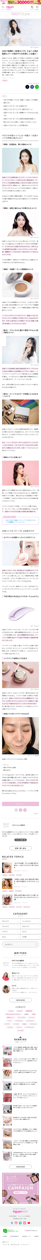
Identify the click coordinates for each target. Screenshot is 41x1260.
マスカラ (19, 875)
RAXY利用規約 (13, 1216)
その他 (24, 937)
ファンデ (19, 1027)
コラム (4, 937)
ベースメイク (26, 921)
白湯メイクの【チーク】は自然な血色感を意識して (20, 119)
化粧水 (24, 1024)
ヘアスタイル (19, 1021)
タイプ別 (20, 1030)
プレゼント (27, 907)
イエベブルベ (30, 1021)
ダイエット (33, 1024)
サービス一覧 (5, 1244)
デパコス (19, 907)
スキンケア (5, 921)
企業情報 (4, 1236)
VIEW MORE (20, 1000)
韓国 (34, 1014)
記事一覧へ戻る (20, 848)
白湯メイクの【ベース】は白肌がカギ (15, 106)
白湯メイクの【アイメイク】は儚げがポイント (18, 109)
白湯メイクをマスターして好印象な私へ (16, 125)
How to (5, 80)
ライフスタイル (29, 1027)
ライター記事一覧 (20, 840)
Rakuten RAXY (10, 8)
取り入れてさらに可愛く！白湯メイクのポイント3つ (20, 122)
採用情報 (36, 1236)
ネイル (24, 932)
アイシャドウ (21, 1017)
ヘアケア (4, 932)
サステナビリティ (25, 1244)
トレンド (31, 1017)
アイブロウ (18, 891)
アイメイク (12, 78)
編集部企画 (29, 1011)
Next (36, 813)
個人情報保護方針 (14, 1236)
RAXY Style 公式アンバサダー (13, 1014)
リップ (9, 1021)
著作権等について (26, 1236)
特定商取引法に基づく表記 (19, 1218)
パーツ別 (16, 1024)
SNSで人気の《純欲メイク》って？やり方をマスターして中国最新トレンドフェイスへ (21, 521)
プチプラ (7, 1024)
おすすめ (11, 875)
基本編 (11, 891)
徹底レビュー (10, 1017)
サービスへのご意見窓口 (24, 1216)
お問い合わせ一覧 (15, 1244)
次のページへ (20, 804)
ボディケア (25, 926)
